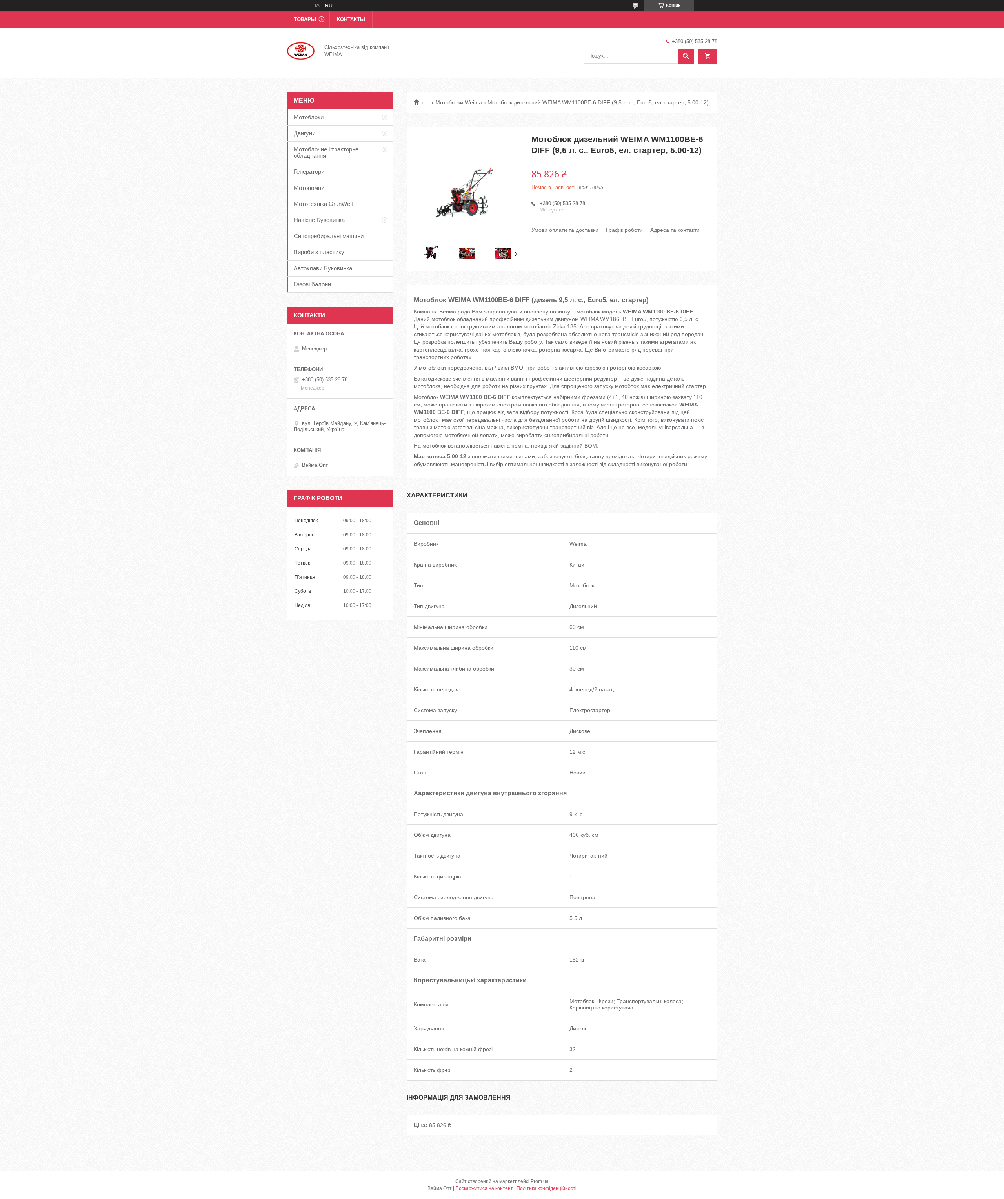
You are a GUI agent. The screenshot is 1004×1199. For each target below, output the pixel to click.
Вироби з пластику (319, 252)
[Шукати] (686, 56)
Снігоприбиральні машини (329, 236)
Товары (305, 19)
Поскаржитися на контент (484, 1188)
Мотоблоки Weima (458, 102)
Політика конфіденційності (547, 1188)
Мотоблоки (309, 117)
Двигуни (304, 133)
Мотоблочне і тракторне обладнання (326, 152)
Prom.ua (540, 1181)
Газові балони (312, 284)
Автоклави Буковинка (323, 268)
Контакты (351, 19)
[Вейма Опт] (301, 50)
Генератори (309, 171)
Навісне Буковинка (319, 220)
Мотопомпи (309, 187)
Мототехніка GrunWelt (323, 203)
